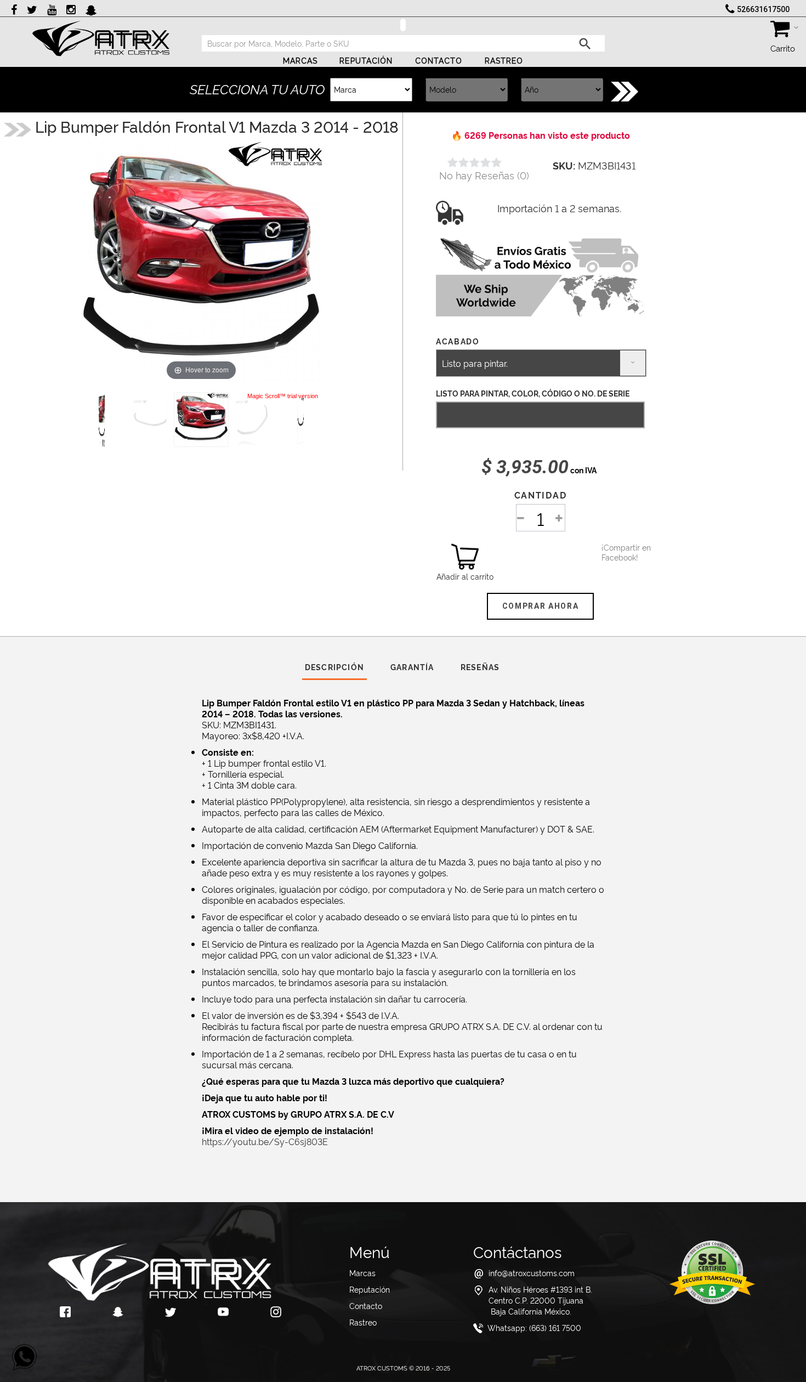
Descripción (334, 666)
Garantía (412, 666)
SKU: (564, 165)
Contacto (439, 60)
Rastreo (504, 60)
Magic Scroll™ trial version (282, 396)
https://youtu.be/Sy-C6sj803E (265, 1141)
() (484, 175)
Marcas (300, 60)
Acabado (459, 341)
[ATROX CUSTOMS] (100, 38)
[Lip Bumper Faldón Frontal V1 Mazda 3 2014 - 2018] (201, 419)
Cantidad (540, 495)
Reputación (366, 60)
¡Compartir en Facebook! (615, 552)
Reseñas (480, 666)
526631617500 (763, 9)
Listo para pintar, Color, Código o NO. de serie (532, 393)
